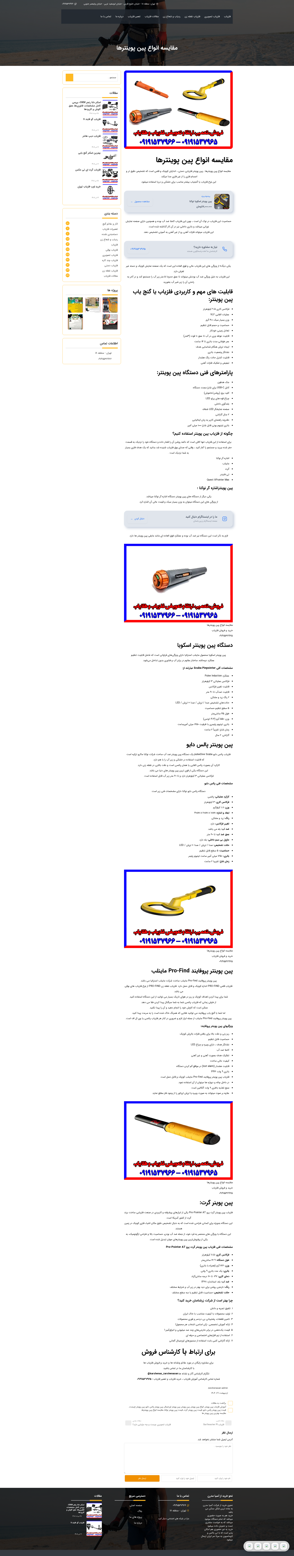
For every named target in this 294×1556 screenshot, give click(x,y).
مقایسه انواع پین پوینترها (152, 1410)
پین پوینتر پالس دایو (154, 1406)
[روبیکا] (249, 1546)
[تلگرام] (266, 1546)
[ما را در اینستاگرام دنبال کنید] (178, 519)
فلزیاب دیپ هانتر (92, 136)
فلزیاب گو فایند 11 (92, 119)
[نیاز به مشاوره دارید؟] (178, 249)
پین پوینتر (185, 1406)
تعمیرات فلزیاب (110, 229)
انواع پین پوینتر (197, 1406)
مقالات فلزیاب (152, 16)
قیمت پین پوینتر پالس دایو (214, 1410)
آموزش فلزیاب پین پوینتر (215, 1406)
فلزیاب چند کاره (110, 260)
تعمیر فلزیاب (134, 16)
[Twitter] (178, 1526)
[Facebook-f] (186, 1526)
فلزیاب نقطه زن (192, 16)
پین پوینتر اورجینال (172, 1406)
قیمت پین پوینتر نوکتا (173, 1410)
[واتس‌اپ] (275, 1546)
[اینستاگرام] (257, 1546)
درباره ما (119, 16)
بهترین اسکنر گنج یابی (89, 153)
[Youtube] (171, 1526)
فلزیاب (227, 16)
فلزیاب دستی (111, 265)
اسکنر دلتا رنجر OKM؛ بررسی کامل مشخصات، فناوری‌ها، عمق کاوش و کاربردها (85, 105)
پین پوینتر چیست (137, 1406)
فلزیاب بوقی (112, 250)
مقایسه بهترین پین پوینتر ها (214, 1413)
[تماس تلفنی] (283, 1546)
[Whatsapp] (163, 1526)
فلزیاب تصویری (212, 16)
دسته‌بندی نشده (110, 234)
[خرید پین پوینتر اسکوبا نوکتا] (178, 201)
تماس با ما (105, 16)
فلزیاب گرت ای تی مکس (88, 170)
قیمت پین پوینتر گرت (193, 1410)
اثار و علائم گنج (110, 224)
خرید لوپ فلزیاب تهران (89, 187)
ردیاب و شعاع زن (171, 16)
